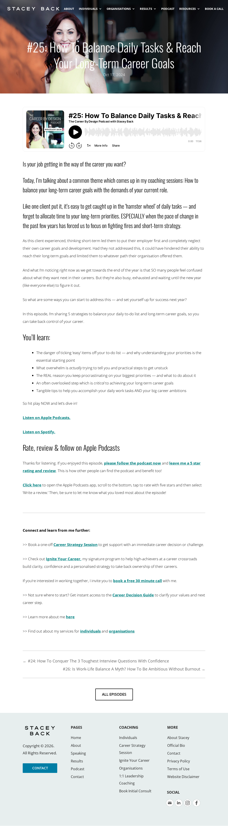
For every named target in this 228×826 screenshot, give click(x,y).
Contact (77, 776)
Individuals (128, 737)
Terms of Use (178, 768)
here (70, 616)
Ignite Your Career (63, 558)
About (76, 745)
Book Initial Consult (135, 791)
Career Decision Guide (133, 595)
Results (77, 761)
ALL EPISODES (114, 694)
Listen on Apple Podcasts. (46, 417)
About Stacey (178, 737)
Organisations (131, 768)
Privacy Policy (178, 761)
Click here (32, 485)
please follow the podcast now (132, 463)
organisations (121, 631)
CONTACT (40, 768)
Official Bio (176, 745)
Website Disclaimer (183, 776)
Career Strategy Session (75, 544)
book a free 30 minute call (137, 580)
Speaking (78, 753)
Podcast (77, 768)
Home (76, 737)
